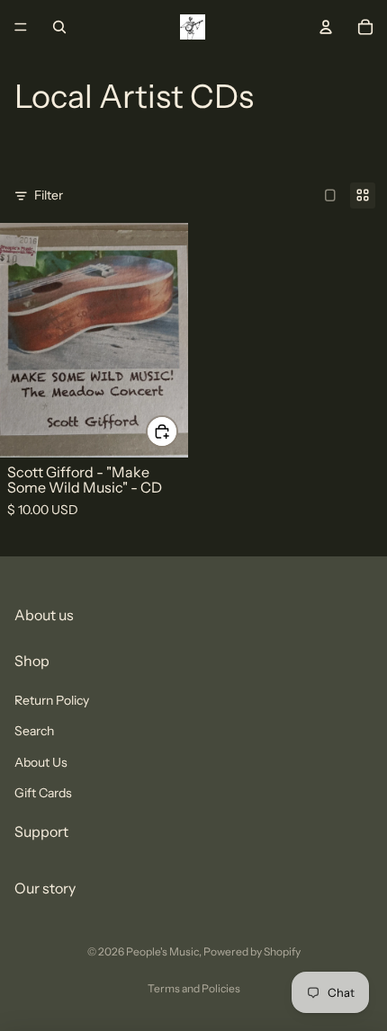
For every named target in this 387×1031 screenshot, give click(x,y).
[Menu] (20, 27)
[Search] (59, 27)
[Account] (326, 27)
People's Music (162, 951)
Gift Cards (43, 792)
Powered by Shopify (252, 951)
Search (34, 731)
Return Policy (51, 699)
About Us (41, 761)
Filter (48, 195)
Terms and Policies (194, 988)
